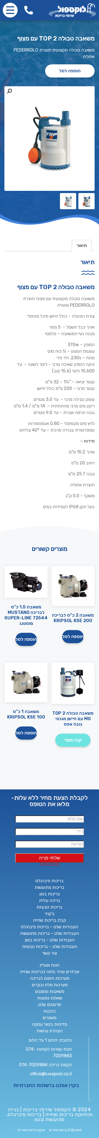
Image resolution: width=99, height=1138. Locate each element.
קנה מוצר (73, 740)
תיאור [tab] (81, 245)
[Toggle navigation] (10, 10)
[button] (9, 91)
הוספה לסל (70, 70)
